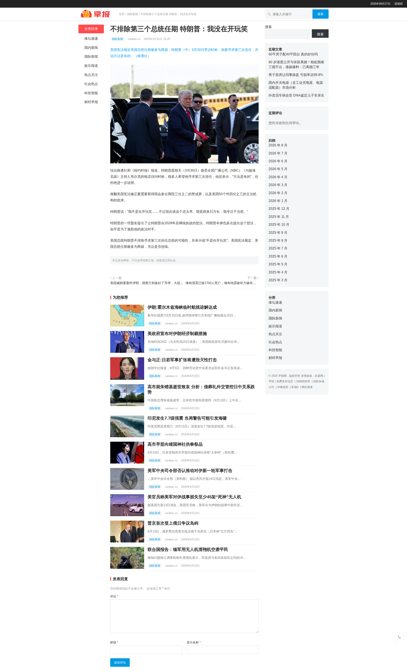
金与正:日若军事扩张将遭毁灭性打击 (182, 359)
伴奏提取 (282, 387)
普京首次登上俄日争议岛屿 (173, 523)
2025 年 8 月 (278, 240)
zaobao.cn (134, 39)
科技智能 (91, 93)
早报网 (282, 375)
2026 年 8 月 (278, 145)
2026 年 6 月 (278, 161)
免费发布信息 (284, 381)
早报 (271, 381)
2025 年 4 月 (278, 272)
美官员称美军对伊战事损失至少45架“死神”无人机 (194, 496)
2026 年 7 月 (278, 153)
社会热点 (91, 84)
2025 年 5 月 (278, 264)
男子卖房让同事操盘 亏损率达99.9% (296, 75)
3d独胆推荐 (303, 381)
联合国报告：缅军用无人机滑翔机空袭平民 (188, 549)
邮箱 (114, 642)
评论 (114, 596)
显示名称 (194, 642)
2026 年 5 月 (278, 169)
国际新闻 (132, 14)
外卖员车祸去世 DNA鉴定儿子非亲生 (296, 95)
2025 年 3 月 (278, 280)
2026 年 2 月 (278, 193)
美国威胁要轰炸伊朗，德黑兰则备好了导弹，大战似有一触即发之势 (146, 283)
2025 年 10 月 (279, 224)
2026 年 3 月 (278, 185)
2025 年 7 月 (278, 248)
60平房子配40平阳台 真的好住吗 (293, 54)
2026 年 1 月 (278, 201)
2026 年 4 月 (278, 177)
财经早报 (91, 102)
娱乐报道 (91, 65)
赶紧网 (319, 375)
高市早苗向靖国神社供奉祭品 (175, 444)
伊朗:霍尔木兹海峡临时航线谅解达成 (182, 307)
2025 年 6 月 (278, 256)
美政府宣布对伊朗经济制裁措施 (177, 333)
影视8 (294, 387)
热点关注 (91, 75)
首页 (121, 14)
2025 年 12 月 (279, 208)
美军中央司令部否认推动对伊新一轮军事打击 (190, 470)
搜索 (320, 14)
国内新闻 (91, 47)
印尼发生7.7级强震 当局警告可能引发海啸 (187, 418)
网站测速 (307, 387)
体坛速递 (91, 38)
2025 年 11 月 (279, 217)
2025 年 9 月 (278, 232)
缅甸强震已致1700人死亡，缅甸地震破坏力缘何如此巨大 (222, 283)
